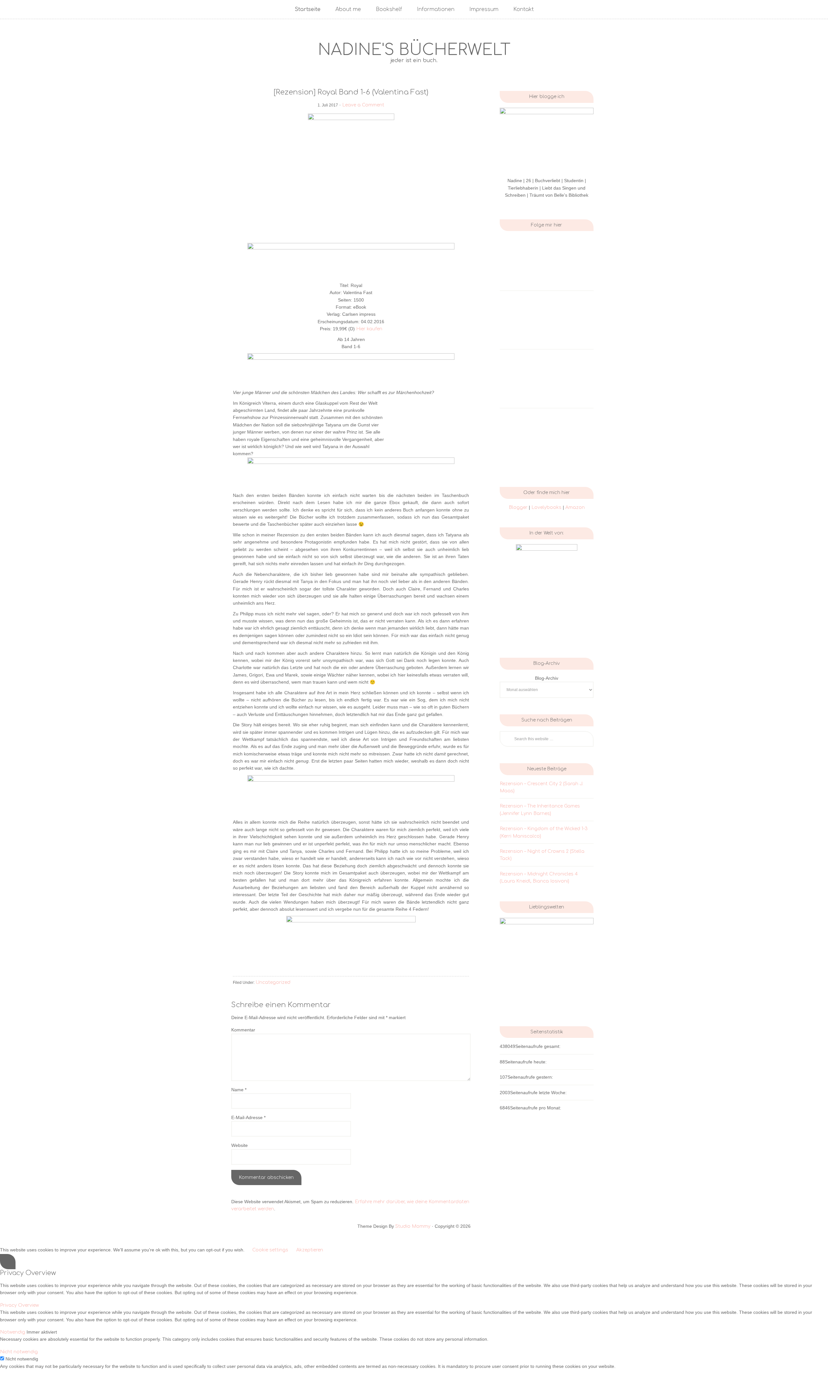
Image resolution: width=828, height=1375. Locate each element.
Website (239, 1145)
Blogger (518, 507)
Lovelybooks (547, 507)
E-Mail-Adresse (248, 1117)
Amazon (575, 507)
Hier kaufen (369, 328)
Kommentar (243, 1029)
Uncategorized (273, 982)
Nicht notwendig (21, 1358)
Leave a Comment (363, 105)
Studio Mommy (412, 1226)
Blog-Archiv (546, 678)
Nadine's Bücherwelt (414, 50)
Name (238, 1089)
